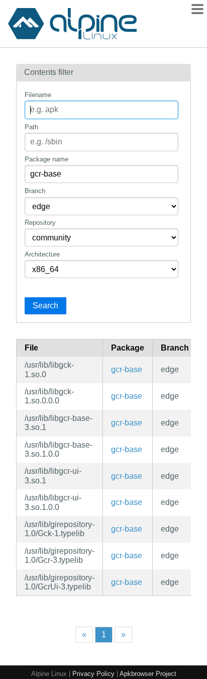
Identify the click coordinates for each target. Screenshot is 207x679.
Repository (40, 222)
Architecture (42, 254)
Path (31, 127)
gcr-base (126, 369)
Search (45, 305)
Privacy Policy (93, 673)
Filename (38, 95)
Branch (35, 191)
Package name (46, 159)
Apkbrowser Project (148, 673)
